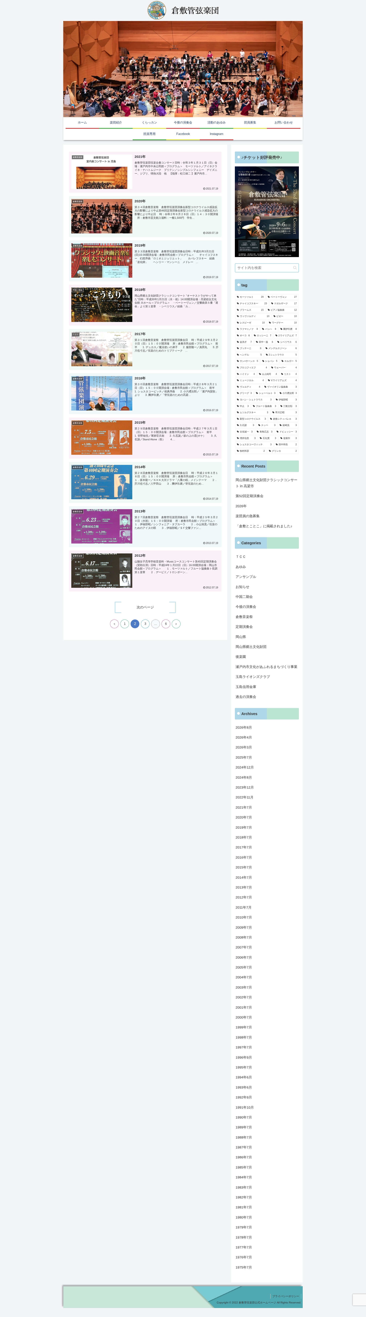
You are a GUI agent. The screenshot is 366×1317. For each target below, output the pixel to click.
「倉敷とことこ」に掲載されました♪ (264, 526)
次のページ (145, 607)
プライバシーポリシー (285, 1296)
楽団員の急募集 (248, 516)
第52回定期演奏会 (249, 496)
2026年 (241, 506)
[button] (295, 267)
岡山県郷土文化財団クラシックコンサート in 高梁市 (266, 483)
